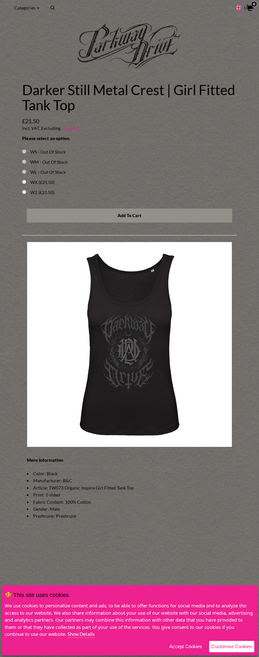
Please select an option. (46, 138)
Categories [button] (25, 7)
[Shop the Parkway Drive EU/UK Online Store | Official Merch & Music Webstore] (129, 46)
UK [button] (247, 7)
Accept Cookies (185, 646)
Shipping (69, 128)
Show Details (81, 634)
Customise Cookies (231, 646)
